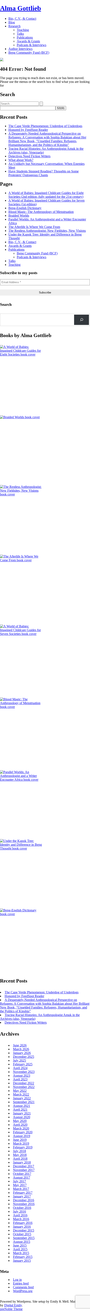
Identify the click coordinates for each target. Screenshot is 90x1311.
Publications (25, 37)
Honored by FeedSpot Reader (28, 130)
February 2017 (22, 1192)
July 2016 (19, 1211)
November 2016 (24, 1204)
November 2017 (24, 1170)
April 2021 (20, 1109)
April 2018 (20, 1158)
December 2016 (23, 1200)
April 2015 (20, 1249)
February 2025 (22, 1064)
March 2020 (21, 1128)
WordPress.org (22, 1291)
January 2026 (22, 1053)
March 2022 (21, 1094)
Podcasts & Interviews (31, 45)
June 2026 (20, 1045)
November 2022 (24, 1087)
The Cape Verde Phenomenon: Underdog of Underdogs (45, 126)
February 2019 (22, 1147)
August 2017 (21, 1177)
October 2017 (22, 1173)
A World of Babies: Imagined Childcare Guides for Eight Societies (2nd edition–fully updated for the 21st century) (46, 194)
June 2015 (20, 1245)
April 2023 (20, 1079)
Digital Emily (13, 1305)
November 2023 (24, 1072)
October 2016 (22, 1207)
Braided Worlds (18, 215)
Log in (17, 1279)
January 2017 (22, 1196)
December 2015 (23, 1230)
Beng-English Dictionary (24, 208)
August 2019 (21, 1136)
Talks (20, 33)
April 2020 (20, 1124)
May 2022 (20, 1090)
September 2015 (24, 1238)
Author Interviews (20, 49)
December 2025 (23, 1056)
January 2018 (22, 1162)
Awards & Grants (28, 41)
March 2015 (21, 1253)
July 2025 (19, 1060)
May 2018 (20, 1155)
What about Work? (20, 160)
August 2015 (21, 1241)
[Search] (81, 320)
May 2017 (20, 1185)
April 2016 (20, 1215)
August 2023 (21, 1075)
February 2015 (22, 1257)
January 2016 (22, 1226)
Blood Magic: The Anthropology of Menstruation (41, 212)
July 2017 (19, 1181)
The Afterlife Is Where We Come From (34, 227)
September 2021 (24, 1102)
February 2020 (22, 1132)
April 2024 (20, 1068)
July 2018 (19, 1151)
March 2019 (21, 1143)
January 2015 (22, 1260)
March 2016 (21, 1219)
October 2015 (22, 1234)
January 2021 (22, 1113)
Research (14, 26)
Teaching (23, 30)
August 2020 (21, 1117)
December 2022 (23, 1083)
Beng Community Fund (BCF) (28, 52)
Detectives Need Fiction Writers (29, 156)
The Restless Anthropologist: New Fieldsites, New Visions (47, 230)
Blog (11, 22)
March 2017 (21, 1189)
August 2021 (21, 1106)
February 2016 (22, 1223)
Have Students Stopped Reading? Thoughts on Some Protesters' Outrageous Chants (43, 173)
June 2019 (20, 1140)
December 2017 (23, 1166)
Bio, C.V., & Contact (22, 18)
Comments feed (23, 1287)
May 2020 (20, 1121)
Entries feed (21, 1283)
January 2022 (22, 1098)
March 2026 (21, 1049)
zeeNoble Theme (11, 1309)
